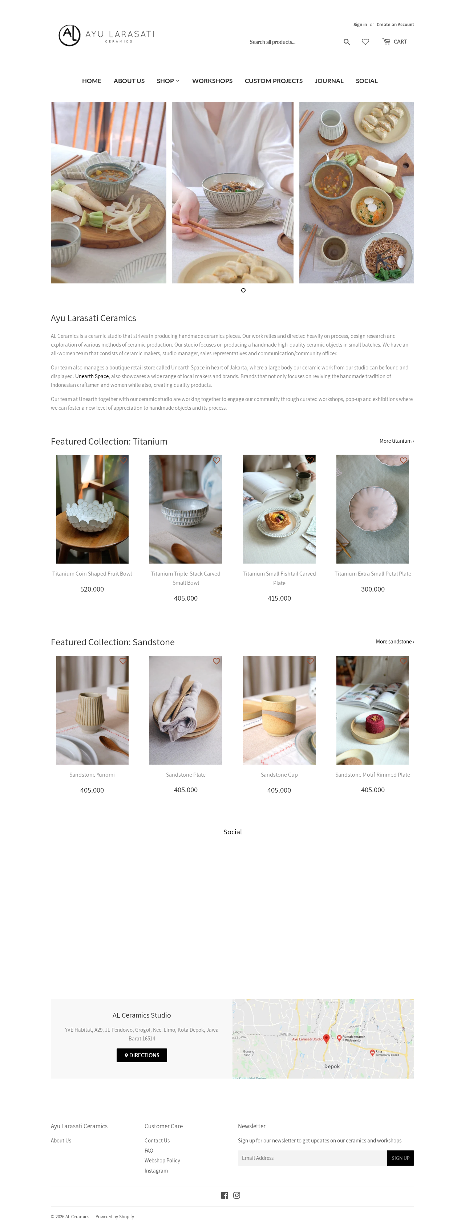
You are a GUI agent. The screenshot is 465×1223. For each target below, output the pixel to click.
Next (399, 192)
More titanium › (397, 440)
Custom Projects (274, 81)
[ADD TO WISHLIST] (123, 460)
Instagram (156, 1170)
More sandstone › (395, 641)
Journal (329, 81)
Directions (143, 1055)
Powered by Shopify (115, 1217)
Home (91, 81)
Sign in (360, 24)
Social (367, 81)
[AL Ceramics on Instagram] (236, 1196)
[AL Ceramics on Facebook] (225, 1196)
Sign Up (400, 1158)
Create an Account (395, 24)
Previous (66, 192)
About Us (129, 81)
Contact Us (157, 1140)
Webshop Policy (162, 1160)
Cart (400, 41)
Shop (166, 81)
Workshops (212, 81)
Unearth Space (92, 376)
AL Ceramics (77, 1217)
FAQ (149, 1150)
